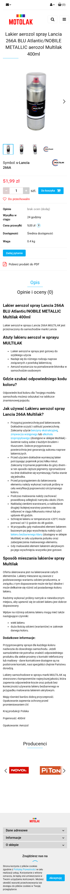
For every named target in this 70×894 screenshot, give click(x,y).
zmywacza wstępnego (24, 434)
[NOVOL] (19, 770)
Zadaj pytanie (14, 253)
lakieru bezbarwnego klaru (26, 534)
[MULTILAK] (58, 162)
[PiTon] (51, 770)
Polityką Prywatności (25, 869)
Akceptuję (55, 878)
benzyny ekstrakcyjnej (44, 430)
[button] (61, 5)
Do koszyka (48, 190)
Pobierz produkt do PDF (24, 264)
